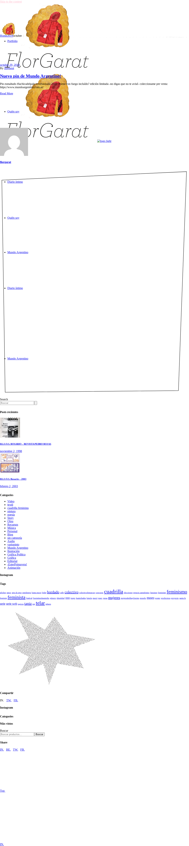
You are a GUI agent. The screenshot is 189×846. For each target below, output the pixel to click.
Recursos (12, 524)
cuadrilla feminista (18, 508)
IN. (2, 749)
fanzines (153, 593)
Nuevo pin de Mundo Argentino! (30, 76)
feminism (162, 593)
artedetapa (26, 593)
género (53, 598)
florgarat (9, 68)
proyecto (175, 598)
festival (29, 598)
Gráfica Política (16, 554)
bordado (53, 592)
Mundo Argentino (17, 547)
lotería (89, 598)
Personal (12, 531)
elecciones (128, 593)
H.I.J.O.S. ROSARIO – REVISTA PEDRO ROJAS (25, 444)
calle (62, 593)
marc (100, 598)
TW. (8, 700)
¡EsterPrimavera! (17, 564)
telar (40, 603)
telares (48, 604)
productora (165, 598)
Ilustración (13, 551)
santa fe (182, 598)
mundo (143, 598)
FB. (16, 700)
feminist (3, 598)
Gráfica (11, 557)
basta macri (36, 593)
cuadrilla (113, 591)
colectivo (71, 592)
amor (9, 593)
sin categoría (14, 537)
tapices (21, 604)
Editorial (12, 561)
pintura (11, 511)
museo (150, 598)
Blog (10, 534)
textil (10, 504)
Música (11, 527)
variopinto (13, 544)
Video (10, 501)
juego (73, 598)
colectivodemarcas (87, 593)
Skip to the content (11, 1)
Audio (11, 541)
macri (95, 598)
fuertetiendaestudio (41, 598)
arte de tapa (17, 593)
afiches (3, 593)
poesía (11, 514)
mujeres (114, 597)
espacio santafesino (141, 593)
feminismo (177, 591)
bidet (44, 593)
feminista (16, 597)
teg (33, 604)
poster (157, 598)
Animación (13, 567)
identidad (61, 598)
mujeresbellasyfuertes (130, 598)
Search (4, 399)
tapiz (28, 603)
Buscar (4, 730)
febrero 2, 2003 (9, 486)
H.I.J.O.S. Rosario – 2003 (13, 479)
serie (2, 603)
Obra (10, 521)
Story (10, 517)
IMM (67, 598)
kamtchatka (81, 598)
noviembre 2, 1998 (11, 451)
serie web (11, 603)
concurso (99, 593)
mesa (105, 598)
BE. (8, 749)
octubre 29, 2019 (10, 64)
